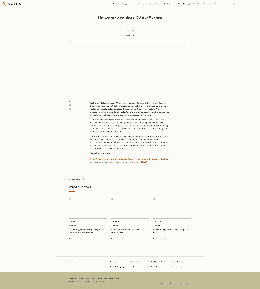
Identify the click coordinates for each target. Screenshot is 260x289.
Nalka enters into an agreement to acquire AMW (127, 230)
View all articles (75, 179)
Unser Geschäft (178, 262)
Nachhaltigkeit (156, 262)
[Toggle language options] (235, 5)
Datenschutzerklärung (168, 284)
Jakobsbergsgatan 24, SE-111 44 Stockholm (92, 278)
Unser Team (155, 267)
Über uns (113, 262)
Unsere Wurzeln (137, 262)
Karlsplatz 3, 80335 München (86, 282)
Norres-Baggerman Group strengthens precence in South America (86, 230)
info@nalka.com (114, 278)
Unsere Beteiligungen (118, 267)
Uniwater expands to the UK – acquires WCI (170, 230)
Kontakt (133, 267)
